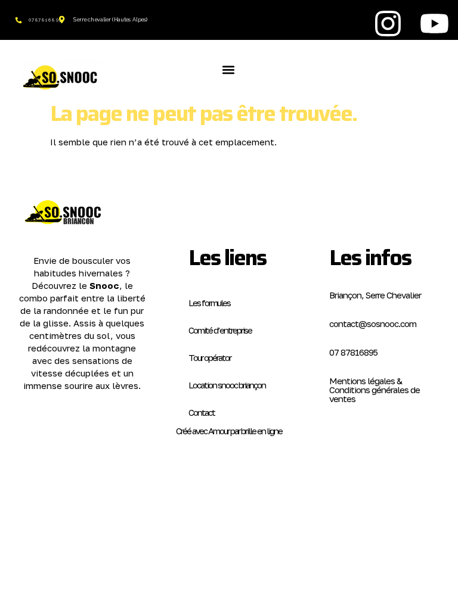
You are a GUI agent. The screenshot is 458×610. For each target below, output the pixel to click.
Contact (201, 412)
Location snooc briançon (226, 384)
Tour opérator (209, 357)
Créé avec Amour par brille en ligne (229, 430)
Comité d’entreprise (220, 330)
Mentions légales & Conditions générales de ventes (374, 389)
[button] (228, 69)
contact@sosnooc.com (372, 323)
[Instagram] (387, 23)
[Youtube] (434, 23)
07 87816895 (353, 352)
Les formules (209, 302)
